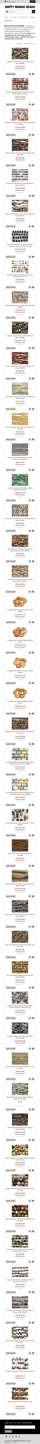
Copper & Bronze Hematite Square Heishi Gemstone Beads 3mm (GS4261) (20, 550)
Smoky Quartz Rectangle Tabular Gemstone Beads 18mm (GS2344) (20, 1311)
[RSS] (19, 1436)
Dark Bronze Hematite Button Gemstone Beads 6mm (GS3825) (20, 915)
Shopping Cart (11, 1)
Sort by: (19, 43)
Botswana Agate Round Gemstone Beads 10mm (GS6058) (20, 1037)
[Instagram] (6, 1436)
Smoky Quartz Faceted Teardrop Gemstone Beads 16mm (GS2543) (20, 1281)
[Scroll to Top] (36, 1436)
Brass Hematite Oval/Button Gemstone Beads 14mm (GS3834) (20, 885)
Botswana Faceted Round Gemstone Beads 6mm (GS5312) (20, 184)
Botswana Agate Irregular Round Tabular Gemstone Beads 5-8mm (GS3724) (20, 1006)
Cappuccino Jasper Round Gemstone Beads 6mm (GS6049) (20, 62)
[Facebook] (9, 1436)
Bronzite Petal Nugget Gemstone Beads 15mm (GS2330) (20, 1341)
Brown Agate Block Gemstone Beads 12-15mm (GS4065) (20, 824)
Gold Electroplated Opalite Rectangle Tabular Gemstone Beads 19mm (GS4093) (20, 793)
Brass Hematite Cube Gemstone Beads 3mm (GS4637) (20, 428)
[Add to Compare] (29, 74)
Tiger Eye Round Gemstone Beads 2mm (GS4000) (20, 854)
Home (6, 17)
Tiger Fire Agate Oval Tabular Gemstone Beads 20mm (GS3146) (20, 1159)
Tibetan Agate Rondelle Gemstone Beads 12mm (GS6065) (20, 1128)
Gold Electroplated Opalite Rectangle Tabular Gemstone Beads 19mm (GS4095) (20, 763)
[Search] (33, 11)
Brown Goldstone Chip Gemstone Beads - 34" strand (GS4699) (20, 367)
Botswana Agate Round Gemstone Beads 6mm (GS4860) (20, 306)
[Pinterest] (16, 1436)
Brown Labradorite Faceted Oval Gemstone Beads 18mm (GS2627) (20, 1250)
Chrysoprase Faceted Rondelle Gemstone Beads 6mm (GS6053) (20, 489)
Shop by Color (23, 17)
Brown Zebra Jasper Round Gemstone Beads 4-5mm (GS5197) (20, 215)
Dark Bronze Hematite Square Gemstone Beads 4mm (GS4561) (20, 458)
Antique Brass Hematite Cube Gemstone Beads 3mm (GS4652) (20, 397)
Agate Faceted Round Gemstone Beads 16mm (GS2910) (20, 1189)
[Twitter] (12, 1436)
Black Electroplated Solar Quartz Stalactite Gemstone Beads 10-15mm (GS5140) (20, 245)
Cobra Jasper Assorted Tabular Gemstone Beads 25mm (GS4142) (20, 580)
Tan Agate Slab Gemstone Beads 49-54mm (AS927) (20, 702)
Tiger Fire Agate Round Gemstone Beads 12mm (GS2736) (20, 1220)
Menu (32, 1)
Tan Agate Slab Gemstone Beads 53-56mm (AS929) (20, 671)
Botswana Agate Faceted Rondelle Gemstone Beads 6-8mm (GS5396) (20, 93)
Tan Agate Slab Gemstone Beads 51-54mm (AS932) (20, 611)
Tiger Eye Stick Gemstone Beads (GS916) (20, 1402)
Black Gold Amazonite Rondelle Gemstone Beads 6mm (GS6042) (20, 1098)
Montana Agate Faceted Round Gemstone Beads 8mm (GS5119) (20, 276)
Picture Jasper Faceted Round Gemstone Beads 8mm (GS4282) (20, 519)
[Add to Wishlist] (33, 74)
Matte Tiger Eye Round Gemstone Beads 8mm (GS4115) (20, 732)
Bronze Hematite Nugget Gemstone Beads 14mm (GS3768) (20, 976)
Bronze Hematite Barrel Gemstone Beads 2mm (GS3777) (20, 946)
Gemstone (14, 17)
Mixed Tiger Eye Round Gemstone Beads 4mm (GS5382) (20, 154)
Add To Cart (10, 74)
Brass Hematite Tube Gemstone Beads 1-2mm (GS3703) (20, 1067)
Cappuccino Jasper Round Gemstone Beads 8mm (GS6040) (20, 336)
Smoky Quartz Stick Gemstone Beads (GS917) (20, 1371)
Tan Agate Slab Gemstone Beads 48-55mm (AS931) (20, 641)
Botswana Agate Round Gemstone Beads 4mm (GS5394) (20, 123)
